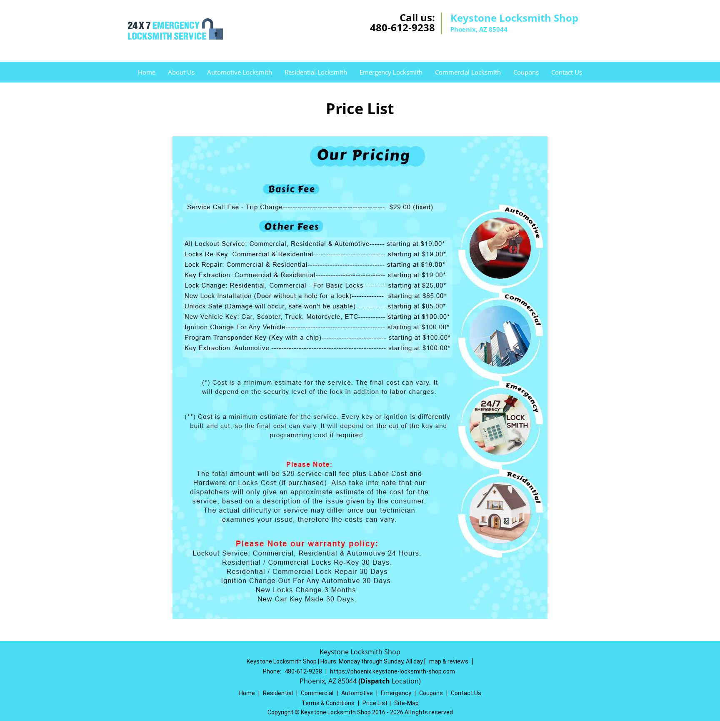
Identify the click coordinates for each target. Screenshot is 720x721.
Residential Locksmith (316, 72)
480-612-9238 (402, 27)
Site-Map (406, 703)
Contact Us (566, 72)
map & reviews (449, 661)
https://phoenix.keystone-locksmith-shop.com (392, 671)
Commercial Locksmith (468, 72)
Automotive (357, 693)
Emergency (396, 693)
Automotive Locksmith (239, 72)
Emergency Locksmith (391, 72)
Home (146, 72)
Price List (375, 703)
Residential (278, 693)
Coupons (526, 72)
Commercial (317, 693)
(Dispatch (375, 681)
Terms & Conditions (328, 703)
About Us (181, 72)
